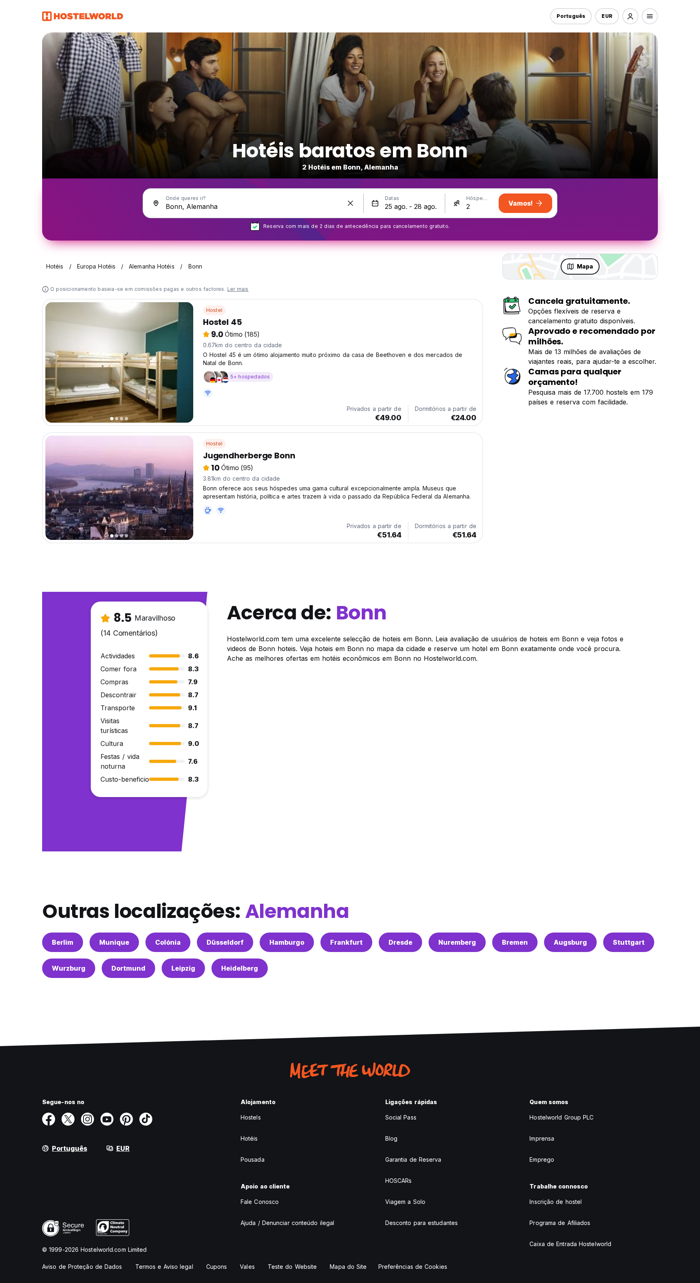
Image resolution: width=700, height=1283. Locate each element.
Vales (247, 1266)
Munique (114, 942)
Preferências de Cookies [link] (412, 1266)
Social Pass (400, 1117)
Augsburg (570, 942)
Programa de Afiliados (559, 1222)
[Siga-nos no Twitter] (68, 1119)
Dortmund (128, 968)
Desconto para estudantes (421, 1222)
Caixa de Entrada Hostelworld (570, 1243)
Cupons (216, 1266)
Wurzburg (68, 968)
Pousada (253, 1159)
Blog (391, 1138)
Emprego (541, 1159)
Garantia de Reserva (413, 1159)
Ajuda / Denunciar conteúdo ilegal (287, 1222)
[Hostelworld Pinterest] (126, 1119)
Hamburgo (286, 942)
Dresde (400, 942)
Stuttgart (629, 942)
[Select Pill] (630, 16)
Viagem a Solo (405, 1201)
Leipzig (183, 968)
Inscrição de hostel (555, 1201)
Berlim (62, 942)
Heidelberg (239, 968)
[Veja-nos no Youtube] (106, 1119)
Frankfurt (346, 942)
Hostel (214, 310)
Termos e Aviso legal (164, 1266)
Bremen (515, 942)
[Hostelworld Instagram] (87, 1119)
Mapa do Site (348, 1266)
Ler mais (238, 289)
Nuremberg (457, 942)
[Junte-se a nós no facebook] (48, 1119)
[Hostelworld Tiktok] (145, 1119)
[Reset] (350, 203)
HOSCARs (398, 1180)
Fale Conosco (260, 1201)
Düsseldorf (225, 942)
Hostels (251, 1117)
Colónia (168, 942)
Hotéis (249, 1138)
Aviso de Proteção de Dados (82, 1266)
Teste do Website (292, 1266)
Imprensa (541, 1138)
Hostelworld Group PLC (561, 1117)
